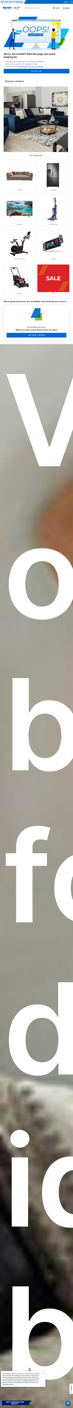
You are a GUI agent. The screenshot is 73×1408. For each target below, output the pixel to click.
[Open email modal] (16, 1402)
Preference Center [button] (8, 1384)
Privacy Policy (28, 1381)
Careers (65, 2)
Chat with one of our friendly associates (30, 66)
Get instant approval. (12, 2)
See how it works (36, 335)
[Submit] (26, 8)
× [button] (43, 1373)
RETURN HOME (36, 71)
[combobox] (38, 8)
